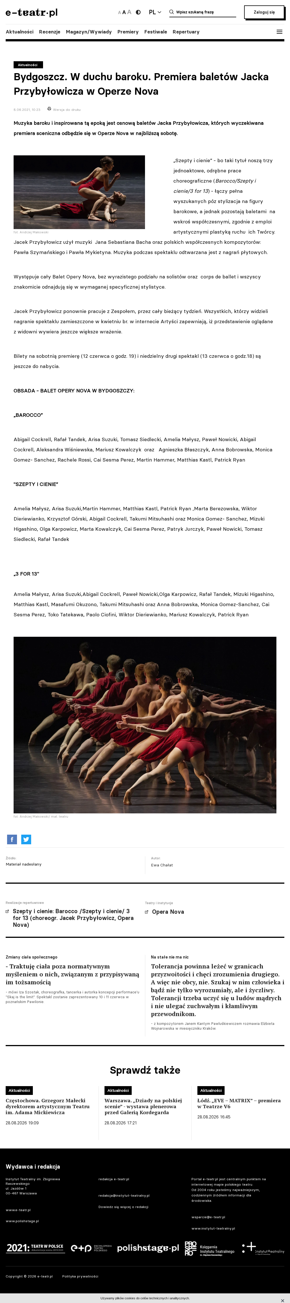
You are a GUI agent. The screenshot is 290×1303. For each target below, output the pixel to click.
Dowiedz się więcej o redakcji (123, 1207)
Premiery (128, 32)
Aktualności (19, 32)
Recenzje (49, 32)
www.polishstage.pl (22, 1221)
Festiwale (155, 32)
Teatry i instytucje (159, 903)
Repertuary (186, 32)
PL (152, 12)
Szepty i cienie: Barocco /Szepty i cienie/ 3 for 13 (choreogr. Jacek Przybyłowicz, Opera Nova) (73, 918)
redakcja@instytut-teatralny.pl (124, 1195)
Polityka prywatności (80, 1276)
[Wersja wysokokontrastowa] (138, 12)
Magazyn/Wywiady (89, 32)
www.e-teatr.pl (18, 1210)
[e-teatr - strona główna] (31, 15)
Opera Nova (168, 911)
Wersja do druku (67, 109)
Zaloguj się (264, 12)
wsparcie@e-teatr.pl (208, 1217)
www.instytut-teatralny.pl (213, 1228)
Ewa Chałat (162, 865)
